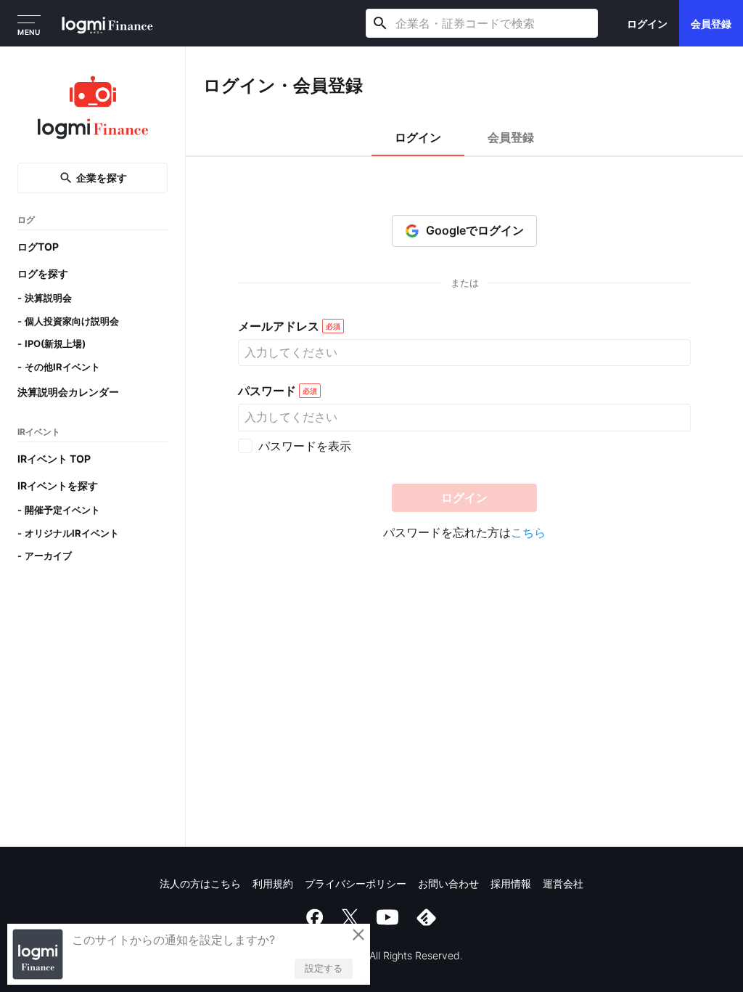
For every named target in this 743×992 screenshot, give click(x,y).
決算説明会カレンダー (68, 392)
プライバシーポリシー (355, 883)
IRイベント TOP (54, 458)
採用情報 (510, 883)
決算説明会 (48, 298)
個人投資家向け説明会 (72, 321)
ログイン (647, 23)
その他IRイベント (62, 367)
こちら (528, 532)
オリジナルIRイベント (72, 533)
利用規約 (273, 883)
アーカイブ (48, 555)
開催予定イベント (62, 510)
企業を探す (101, 177)
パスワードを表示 (304, 446)
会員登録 (711, 23)
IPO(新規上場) (55, 343)
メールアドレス (278, 326)
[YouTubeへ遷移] (387, 917)
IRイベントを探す (57, 485)
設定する (323, 968)
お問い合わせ (448, 883)
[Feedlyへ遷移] (426, 917)
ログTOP (38, 246)
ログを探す (42, 273)
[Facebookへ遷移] (315, 917)
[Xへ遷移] (349, 917)
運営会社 (563, 883)
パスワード (267, 391)
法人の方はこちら (200, 883)
